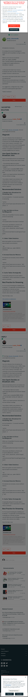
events (17, 13)
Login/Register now (14, 25)
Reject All (10, 694)
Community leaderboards (17, 10)
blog (21, 17)
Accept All (19, 694)
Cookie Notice (8, 684)
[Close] (25, 677)
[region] (14, 686)
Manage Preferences (14, 690)
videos (4, 19)
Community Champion (12, 11)
